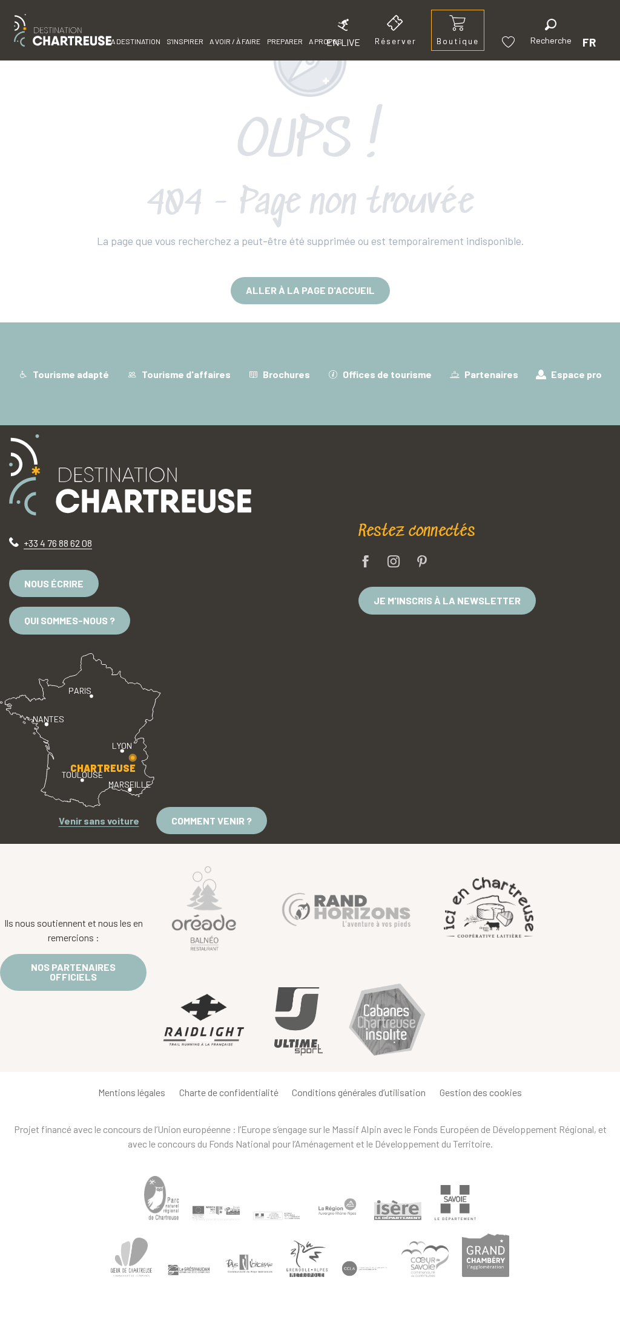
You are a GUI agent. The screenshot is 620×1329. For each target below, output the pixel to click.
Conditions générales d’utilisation (359, 1092)
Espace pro (575, 374)
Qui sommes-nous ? (69, 620)
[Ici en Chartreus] (488, 907)
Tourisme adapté (70, 374)
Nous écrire (54, 583)
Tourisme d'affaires (185, 374)
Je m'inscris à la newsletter (447, 600)
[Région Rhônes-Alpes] (337, 1207)
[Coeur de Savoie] (425, 1259)
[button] (551, 33)
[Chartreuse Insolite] (386, 1021)
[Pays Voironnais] (249, 1265)
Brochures (285, 374)
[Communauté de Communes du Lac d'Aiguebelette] (364, 1268)
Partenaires (490, 374)
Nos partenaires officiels (73, 971)
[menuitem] (62, 30)
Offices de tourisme (386, 374)
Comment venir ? (211, 820)
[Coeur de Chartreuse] (131, 1257)
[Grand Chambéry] (485, 1255)
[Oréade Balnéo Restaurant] (204, 907)
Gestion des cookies (481, 1092)
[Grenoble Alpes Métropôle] (307, 1258)
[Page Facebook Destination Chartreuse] (365, 562)
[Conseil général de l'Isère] (398, 1210)
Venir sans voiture (99, 820)
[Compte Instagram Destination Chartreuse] (393, 562)
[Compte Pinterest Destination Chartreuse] (422, 562)
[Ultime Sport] (298, 1022)
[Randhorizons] (346, 908)
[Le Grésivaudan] (189, 1270)
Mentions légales (131, 1092)
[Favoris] (509, 42)
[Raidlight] (204, 1021)
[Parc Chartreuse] (161, 1198)
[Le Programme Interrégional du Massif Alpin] (216, 1213)
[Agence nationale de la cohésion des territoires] (276, 1215)
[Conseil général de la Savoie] (455, 1202)
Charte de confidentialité (229, 1092)
